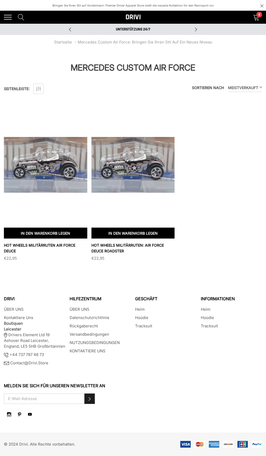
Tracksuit (143, 325)
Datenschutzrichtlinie (89, 317)
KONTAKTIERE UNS (87, 350)
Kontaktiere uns (18, 317)
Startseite (63, 42)
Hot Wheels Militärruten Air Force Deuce (39, 248)
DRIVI (133, 17)
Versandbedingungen (89, 334)
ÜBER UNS (14, 309)
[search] (21, 17)
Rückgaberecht (84, 325)
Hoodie (141, 317)
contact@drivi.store (28, 362)
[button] (89, 398)
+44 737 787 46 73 (26, 354)
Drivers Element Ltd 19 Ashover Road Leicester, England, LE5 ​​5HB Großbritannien (34, 340)
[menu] (8, 17)
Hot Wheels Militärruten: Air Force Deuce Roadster (127, 248)
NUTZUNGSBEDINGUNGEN (95, 342)
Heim (140, 309)
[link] (45, 165)
